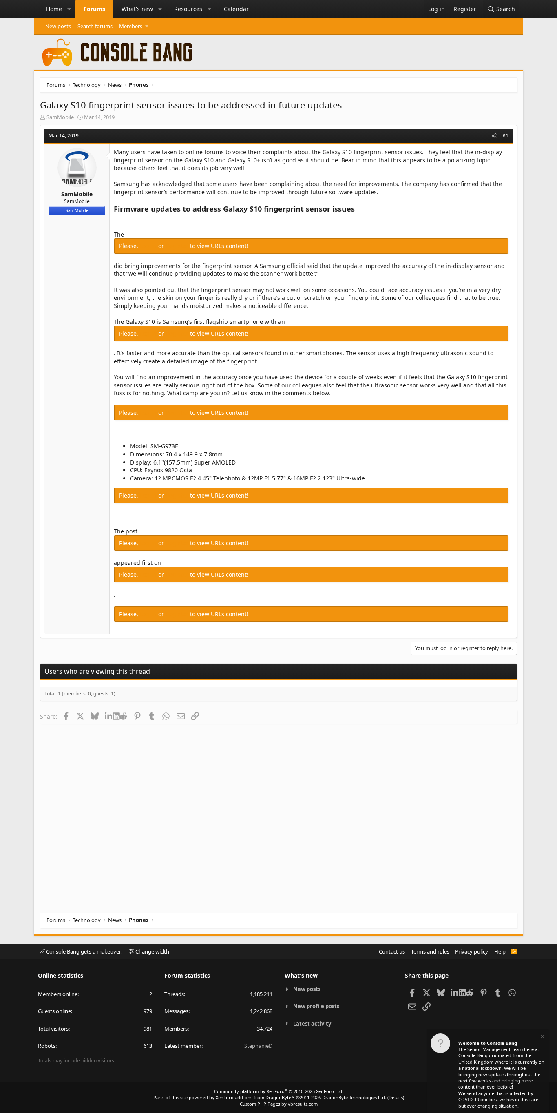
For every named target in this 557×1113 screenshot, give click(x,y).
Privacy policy (471, 951)
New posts (58, 26)
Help (500, 951)
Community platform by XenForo (278, 1091)
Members (130, 26)
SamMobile (60, 117)
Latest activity (312, 1023)
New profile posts (316, 1006)
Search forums (95, 26)
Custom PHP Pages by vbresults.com (279, 1104)
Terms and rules (430, 951)
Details (396, 1097)
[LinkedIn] (109, 716)
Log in (149, 246)
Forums (94, 9)
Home (54, 9)
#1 (505, 135)
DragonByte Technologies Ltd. (354, 1097)
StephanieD (258, 1045)
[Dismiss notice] (542, 1037)
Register (178, 246)
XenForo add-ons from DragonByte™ (255, 1097)
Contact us (392, 951)
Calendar (236, 9)
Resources (188, 9)
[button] (69, 9)
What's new (137, 9)
